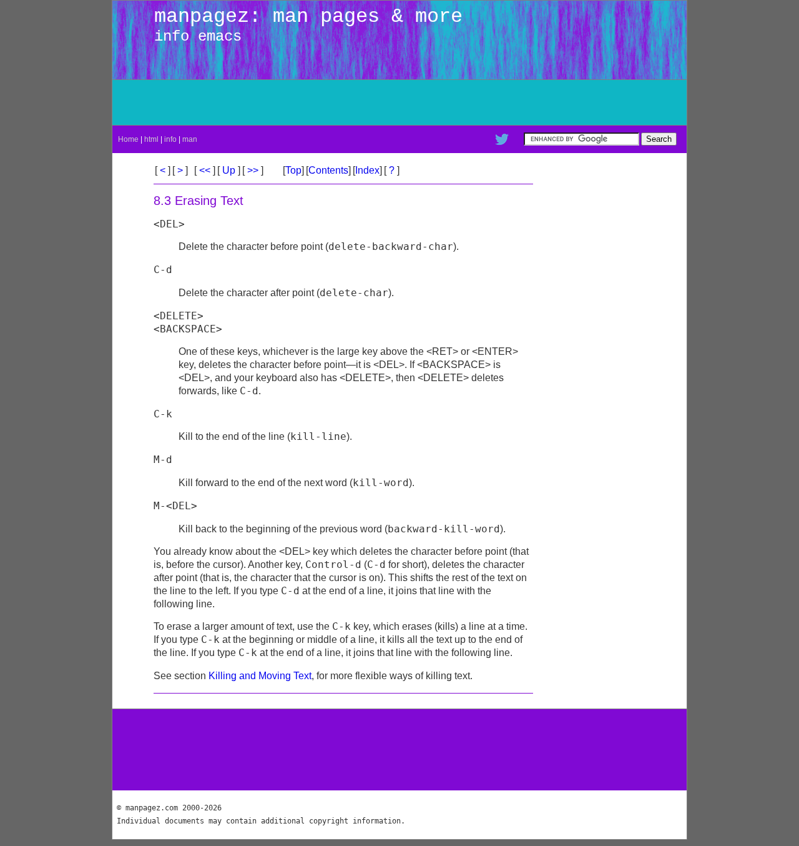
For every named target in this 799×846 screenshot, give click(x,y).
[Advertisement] (537, 102)
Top (293, 170)
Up (229, 170)
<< (205, 170)
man (189, 139)
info (170, 139)
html (151, 139)
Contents (328, 170)
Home (128, 139)
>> (253, 170)
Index (367, 170)
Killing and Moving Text (259, 675)
